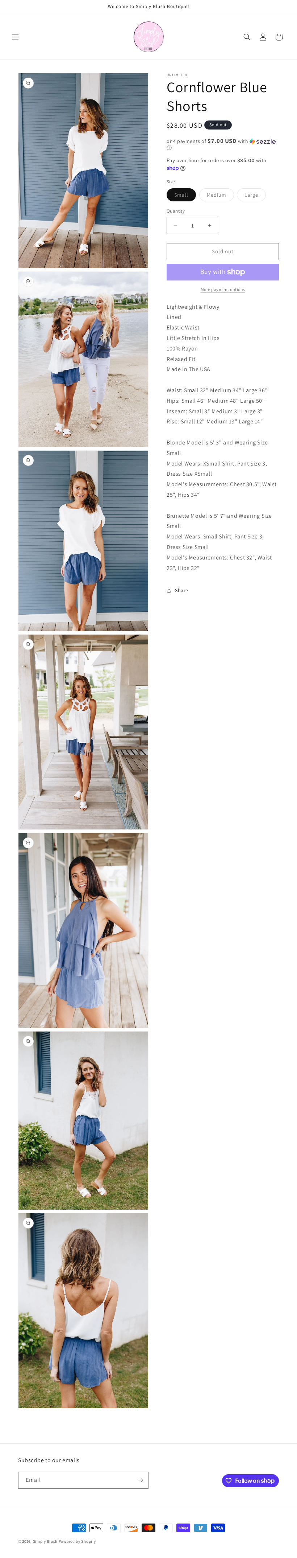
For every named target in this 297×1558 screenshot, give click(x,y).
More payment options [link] (223, 289)
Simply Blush (45, 1541)
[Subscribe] (140, 1480)
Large (255, 196)
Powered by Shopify (77, 1541)
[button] (15, 37)
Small (185, 196)
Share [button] (181, 590)
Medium (220, 196)
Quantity (176, 211)
